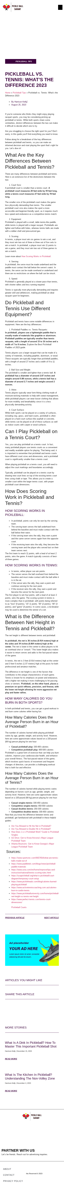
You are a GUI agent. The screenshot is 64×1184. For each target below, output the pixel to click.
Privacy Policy (13, 1181)
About (7, 1169)
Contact (9, 1175)
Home (7, 93)
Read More (11, 1059)
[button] (60, 7)
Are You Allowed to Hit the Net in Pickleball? (31, 826)
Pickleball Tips (19, 93)
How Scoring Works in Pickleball (36, 256)
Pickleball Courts (19, 907)
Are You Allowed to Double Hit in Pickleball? (31, 829)
